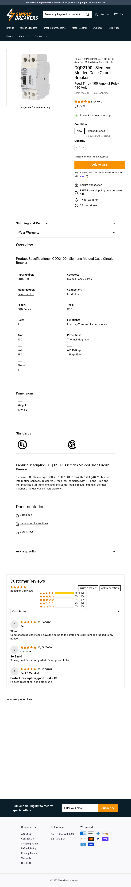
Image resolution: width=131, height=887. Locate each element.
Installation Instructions (34, 523)
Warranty (26, 858)
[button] (82, 101)
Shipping (79, 156)
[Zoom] (35, 77)
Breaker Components (54, 28)
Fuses (9, 36)
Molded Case (74, 279)
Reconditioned (96, 131)
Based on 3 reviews (21, 590)
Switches (97, 28)
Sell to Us (26, 863)
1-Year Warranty (27, 232)
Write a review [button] (88, 588)
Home (77, 59)
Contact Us (41, 36)
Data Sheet (26, 531)
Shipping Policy (30, 843)
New (79, 130)
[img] (28, 622)
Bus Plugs (114, 28)
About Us (24, 36)
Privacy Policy (29, 853)
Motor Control (79, 28)
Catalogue (26, 514)
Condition (80, 124)
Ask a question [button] (110, 588)
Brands (10, 28)
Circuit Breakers (28, 28)
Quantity (79, 140)
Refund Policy (29, 848)
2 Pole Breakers (92, 59)
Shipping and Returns (31, 223)
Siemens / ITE (82, 93)
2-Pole (88, 279)
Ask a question (27, 551)
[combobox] (67, 14)
